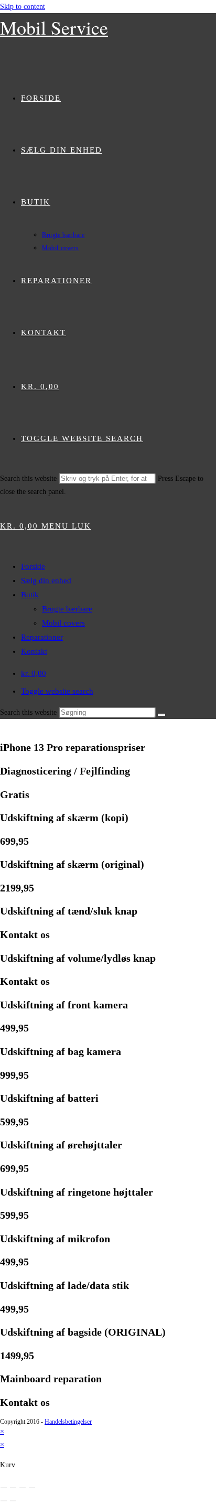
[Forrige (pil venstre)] (3, 1501)
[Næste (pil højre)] (13, 1501)
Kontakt (34, 651)
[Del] (22, 1488)
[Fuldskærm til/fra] (13, 1488)
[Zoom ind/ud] (3, 1488)
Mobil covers (63, 623)
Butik (30, 594)
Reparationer (42, 637)
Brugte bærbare (67, 609)
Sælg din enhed (46, 580)
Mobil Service (54, 27)
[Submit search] (161, 715)
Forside (33, 566)
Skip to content (22, 6)
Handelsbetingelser (68, 1421)
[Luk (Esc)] (32, 1488)
